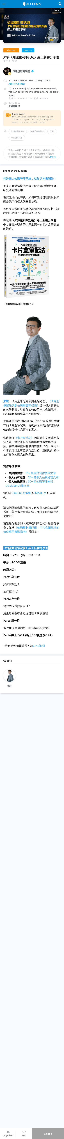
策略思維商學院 (37, 131)
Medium (40, 493)
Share (56, 10)
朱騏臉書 (13, 106)
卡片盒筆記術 (16, 137)
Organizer (8, 1135)
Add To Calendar (17, 83)
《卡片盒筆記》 (24, 438)
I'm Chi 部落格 (21, 493)
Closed (48, 1133)
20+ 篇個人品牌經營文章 (43, 477)
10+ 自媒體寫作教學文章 (40, 473)
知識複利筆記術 (17, 131)
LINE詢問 (39, 646)
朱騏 (52, 131)
